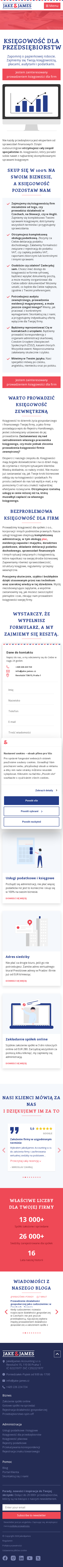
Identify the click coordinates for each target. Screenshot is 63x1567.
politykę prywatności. (20, 1526)
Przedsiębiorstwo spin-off (18, 1414)
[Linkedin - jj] (22, 1559)
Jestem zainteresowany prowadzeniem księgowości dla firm (32, 74)
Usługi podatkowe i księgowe (20, 1430)
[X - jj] (36, 1559)
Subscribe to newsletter (31, 1515)
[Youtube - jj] (30, 1559)
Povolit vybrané (29, 811)
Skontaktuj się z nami (15, 1476)
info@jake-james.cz (26, 671)
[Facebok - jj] (6, 1559)
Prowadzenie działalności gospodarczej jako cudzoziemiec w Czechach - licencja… (30, 1304)
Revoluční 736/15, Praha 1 (28, 675)
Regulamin (7, 1540)
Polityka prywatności (12, 1545)
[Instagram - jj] (15, 1559)
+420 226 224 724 (24, 667)
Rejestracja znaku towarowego (21, 1451)
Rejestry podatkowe (14, 1443)
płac (44, 539)
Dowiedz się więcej (16, 898)
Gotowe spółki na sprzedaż (18, 1405)
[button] (3, 1149)
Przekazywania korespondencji (21, 1447)
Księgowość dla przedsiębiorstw (21, 1434)
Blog (5, 1468)
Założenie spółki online (16, 1401)
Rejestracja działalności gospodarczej (24, 1409)
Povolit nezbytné (31, 821)
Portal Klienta (10, 1472)
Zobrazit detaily (44, 790)
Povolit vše (31, 800)
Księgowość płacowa (14, 1439)
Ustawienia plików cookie (14, 1550)
